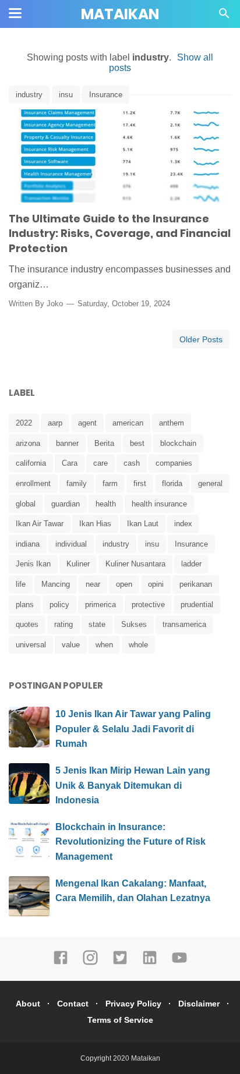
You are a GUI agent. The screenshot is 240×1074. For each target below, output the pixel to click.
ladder (191, 563)
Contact (73, 1003)
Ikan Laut (142, 523)
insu (66, 94)
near (93, 584)
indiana (28, 544)
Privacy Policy (133, 1003)
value (71, 644)
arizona (28, 443)
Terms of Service (120, 1020)
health (106, 503)
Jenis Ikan (33, 563)
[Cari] (224, 16)
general (210, 483)
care (100, 463)
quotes (27, 624)
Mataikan (120, 14)
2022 (24, 423)
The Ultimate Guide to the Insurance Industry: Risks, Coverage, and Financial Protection (120, 233)
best (137, 443)
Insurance (105, 94)
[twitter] (120, 963)
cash (131, 463)
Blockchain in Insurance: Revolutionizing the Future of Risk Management (130, 842)
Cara (69, 463)
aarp (55, 423)
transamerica (184, 624)
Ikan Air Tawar (39, 523)
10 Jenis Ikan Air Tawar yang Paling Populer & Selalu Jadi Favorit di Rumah (133, 729)
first (139, 483)
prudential (197, 604)
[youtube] (179, 963)
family (76, 483)
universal (31, 644)
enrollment (33, 483)
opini (156, 584)
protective (148, 604)
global (26, 503)
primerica (100, 604)
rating (63, 624)
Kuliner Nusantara (135, 563)
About (28, 1003)
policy (59, 604)
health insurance (159, 503)
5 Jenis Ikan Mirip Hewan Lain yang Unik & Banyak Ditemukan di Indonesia (132, 785)
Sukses (134, 624)
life (21, 584)
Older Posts (201, 339)
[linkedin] (149, 963)
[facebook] (60, 963)
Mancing (55, 584)
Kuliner (78, 563)
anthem (171, 423)
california (31, 463)
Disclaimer (199, 1003)
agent (87, 423)
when (104, 644)
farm (110, 483)
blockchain (178, 443)
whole (138, 644)
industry (29, 94)
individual (71, 544)
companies (174, 463)
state (97, 624)
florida (172, 483)
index (183, 523)
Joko (55, 303)
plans (25, 604)
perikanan (195, 584)
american (127, 423)
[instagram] (90, 963)
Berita (104, 443)
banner (67, 443)
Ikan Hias (95, 523)
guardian (65, 503)
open (124, 584)
